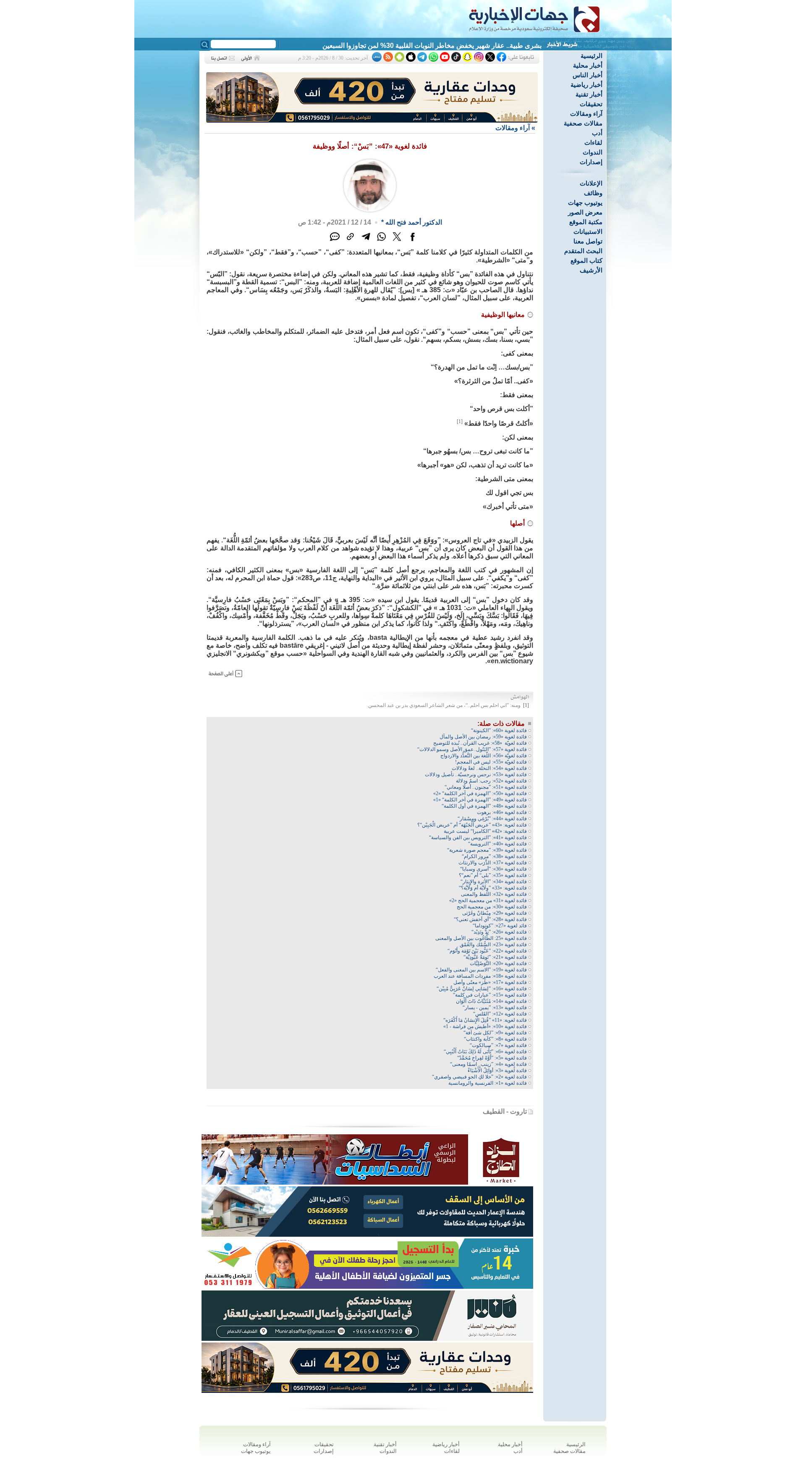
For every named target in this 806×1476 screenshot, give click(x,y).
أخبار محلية (587, 65)
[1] (460, 421)
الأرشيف (591, 270)
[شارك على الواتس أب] (381, 241)
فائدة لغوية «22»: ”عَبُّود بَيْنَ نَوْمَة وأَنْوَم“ (487, 951)
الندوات (592, 152)
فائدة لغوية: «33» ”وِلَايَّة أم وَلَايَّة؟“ (493, 888)
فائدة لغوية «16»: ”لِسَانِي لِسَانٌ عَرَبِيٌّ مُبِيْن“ (482, 989)
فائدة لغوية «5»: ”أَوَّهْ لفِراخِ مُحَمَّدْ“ (492, 1058)
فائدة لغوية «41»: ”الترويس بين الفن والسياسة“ (478, 837)
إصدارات (591, 161)
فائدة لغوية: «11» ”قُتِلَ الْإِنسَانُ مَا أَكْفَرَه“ (485, 1020)
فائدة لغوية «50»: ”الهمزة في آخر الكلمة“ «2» (480, 793)
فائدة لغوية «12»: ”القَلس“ (500, 1014)
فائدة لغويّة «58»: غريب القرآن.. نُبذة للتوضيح (480, 743)
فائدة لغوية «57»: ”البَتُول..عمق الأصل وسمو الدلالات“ (472, 749)
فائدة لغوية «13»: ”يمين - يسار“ (495, 1007)
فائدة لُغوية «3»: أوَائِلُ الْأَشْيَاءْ (497, 1070)
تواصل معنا (587, 241)
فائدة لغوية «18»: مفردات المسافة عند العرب (480, 976)
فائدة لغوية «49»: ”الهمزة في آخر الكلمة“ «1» (480, 800)
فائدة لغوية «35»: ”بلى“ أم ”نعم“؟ (493, 875)
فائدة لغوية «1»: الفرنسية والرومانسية (487, 1083)
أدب (597, 132)
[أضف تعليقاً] (335, 241)
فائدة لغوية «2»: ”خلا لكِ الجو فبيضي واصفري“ (479, 1077)
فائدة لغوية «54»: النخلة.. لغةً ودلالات (489, 768)
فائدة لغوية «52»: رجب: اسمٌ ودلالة (491, 781)
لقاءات (593, 142)
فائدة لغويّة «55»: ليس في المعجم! (491, 762)
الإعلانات (591, 183)
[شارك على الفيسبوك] (412, 241)
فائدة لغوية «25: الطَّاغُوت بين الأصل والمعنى (481, 938)
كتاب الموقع (586, 260)
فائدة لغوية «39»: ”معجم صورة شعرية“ (487, 850)
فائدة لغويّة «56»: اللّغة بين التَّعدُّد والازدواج (483, 756)
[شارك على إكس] (397, 241)
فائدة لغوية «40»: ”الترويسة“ (497, 844)
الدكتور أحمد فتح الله (413, 222)
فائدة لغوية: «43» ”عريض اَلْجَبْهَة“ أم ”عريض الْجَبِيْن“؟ (472, 825)
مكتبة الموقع (585, 221)
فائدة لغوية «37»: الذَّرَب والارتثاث (492, 863)
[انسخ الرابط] (350, 241)
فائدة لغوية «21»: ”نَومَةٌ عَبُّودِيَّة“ (495, 957)
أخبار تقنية (589, 94)
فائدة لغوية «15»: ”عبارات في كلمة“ (490, 995)
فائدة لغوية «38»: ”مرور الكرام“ (494, 856)
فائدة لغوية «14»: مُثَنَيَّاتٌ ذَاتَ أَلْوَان (491, 1001)
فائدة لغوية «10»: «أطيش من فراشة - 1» (485, 1026)
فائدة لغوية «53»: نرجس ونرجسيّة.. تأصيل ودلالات (476, 774)
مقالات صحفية (583, 123)
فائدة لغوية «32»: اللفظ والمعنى (494, 894)
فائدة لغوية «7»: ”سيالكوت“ (498, 1045)
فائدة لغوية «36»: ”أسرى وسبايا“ (493, 869)
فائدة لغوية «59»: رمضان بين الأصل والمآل (483, 737)
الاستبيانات (587, 231)
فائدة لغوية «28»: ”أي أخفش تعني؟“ (490, 919)
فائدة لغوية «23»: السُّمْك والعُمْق (493, 944)
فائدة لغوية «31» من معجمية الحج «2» (488, 900)
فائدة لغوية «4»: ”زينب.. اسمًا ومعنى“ (488, 1064)
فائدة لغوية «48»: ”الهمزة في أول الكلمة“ (484, 806)
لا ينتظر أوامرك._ (518, 45)
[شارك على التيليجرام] (366, 241)
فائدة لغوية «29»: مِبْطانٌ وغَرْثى (494, 913)
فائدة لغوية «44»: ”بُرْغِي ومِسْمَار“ (492, 819)
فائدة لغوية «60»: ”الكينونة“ (499, 730)
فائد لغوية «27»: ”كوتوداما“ (500, 926)
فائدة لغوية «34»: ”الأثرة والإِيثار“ (494, 882)
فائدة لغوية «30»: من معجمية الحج (492, 907)
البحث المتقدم (583, 250)
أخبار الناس (587, 75)
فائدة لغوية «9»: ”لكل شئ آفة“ (495, 1033)
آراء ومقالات (586, 113)
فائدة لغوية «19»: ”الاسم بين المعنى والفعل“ (481, 970)
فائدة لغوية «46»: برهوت (502, 812)
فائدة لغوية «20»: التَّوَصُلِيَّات (498, 963)
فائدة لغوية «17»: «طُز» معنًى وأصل (490, 982)
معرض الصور (585, 212)
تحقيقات (591, 103)
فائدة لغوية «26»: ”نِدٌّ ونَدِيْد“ (499, 932)
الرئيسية (591, 55)
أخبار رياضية (586, 84)
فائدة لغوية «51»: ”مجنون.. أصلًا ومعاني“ (486, 787)
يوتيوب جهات (585, 202)
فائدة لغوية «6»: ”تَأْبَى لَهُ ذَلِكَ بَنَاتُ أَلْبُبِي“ (485, 1052)
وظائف (593, 192)
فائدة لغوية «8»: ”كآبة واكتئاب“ (495, 1039)
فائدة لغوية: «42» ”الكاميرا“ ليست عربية (485, 831)
